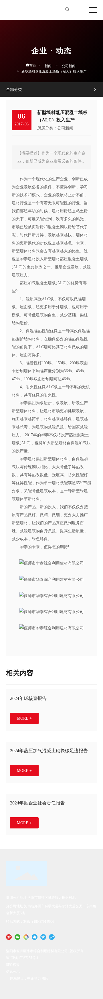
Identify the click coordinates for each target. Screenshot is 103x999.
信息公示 (13, 972)
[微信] (17, 936)
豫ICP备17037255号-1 (22, 958)
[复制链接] (52, 936)
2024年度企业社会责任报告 (37, 802)
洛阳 (45, 978)
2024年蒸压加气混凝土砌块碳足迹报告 (49, 750)
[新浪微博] (9, 936)
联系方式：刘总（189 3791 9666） (32, 922)
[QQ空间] (43, 936)
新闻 (48, 66)
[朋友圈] (26, 936)
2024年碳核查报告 (28, 698)
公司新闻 (69, 66)
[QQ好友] (34, 936)
